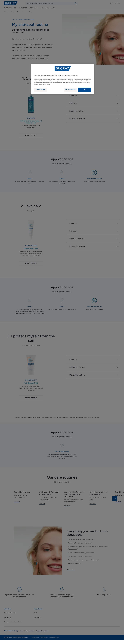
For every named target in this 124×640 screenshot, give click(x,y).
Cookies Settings (40, 89)
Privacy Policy (46, 84)
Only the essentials (70, 89)
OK (85, 89)
